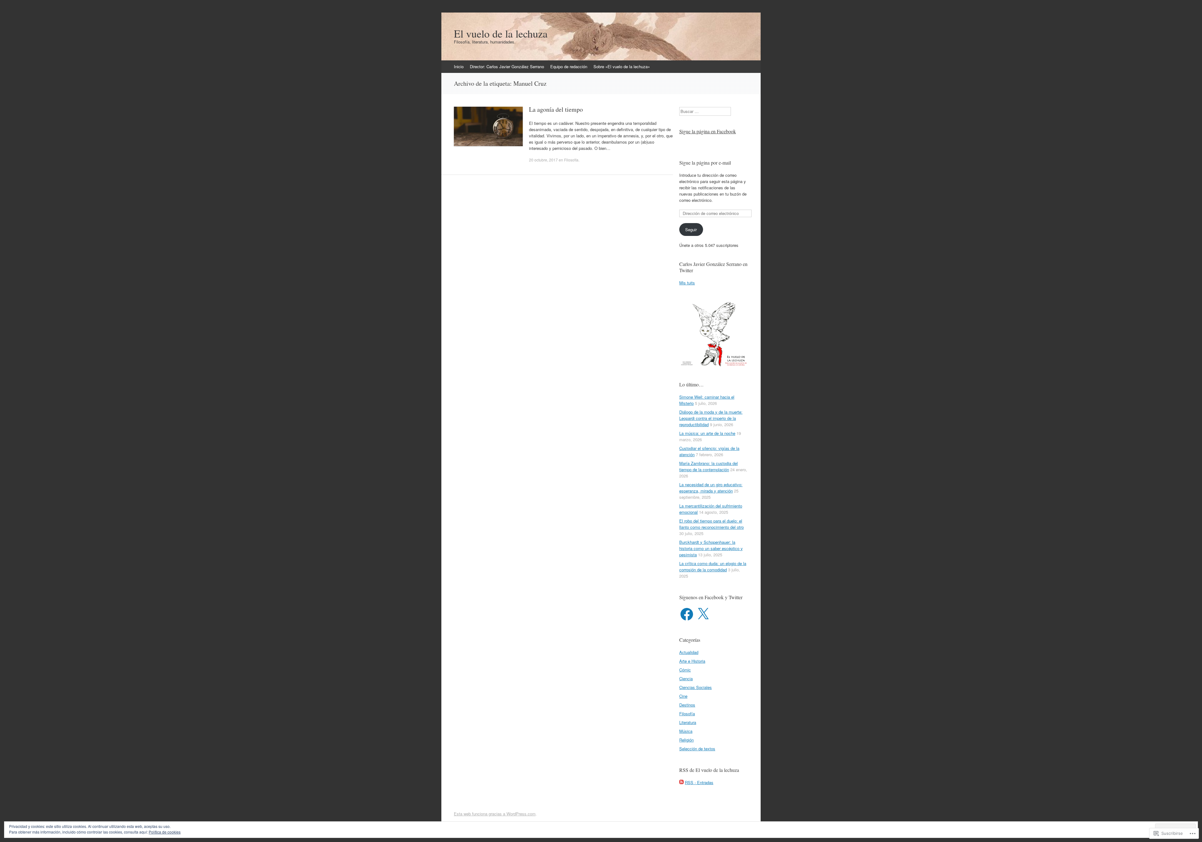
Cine (683, 696)
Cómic (685, 670)
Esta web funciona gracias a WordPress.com (495, 814)
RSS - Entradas (699, 782)
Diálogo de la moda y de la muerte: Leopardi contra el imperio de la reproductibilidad (710, 418)
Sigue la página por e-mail (705, 162)
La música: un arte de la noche (707, 433)
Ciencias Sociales (695, 687)
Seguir (691, 229)
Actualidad (688, 652)
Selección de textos (697, 749)
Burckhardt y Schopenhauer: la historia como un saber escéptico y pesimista (711, 548)
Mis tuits (687, 283)
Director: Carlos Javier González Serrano (507, 66)
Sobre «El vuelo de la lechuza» (621, 66)
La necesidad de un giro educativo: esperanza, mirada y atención (710, 488)
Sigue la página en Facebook (707, 131)
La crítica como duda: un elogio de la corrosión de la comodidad (712, 566)
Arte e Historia (692, 661)
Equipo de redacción (568, 66)
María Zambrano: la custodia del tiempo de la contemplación (708, 466)
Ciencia (686, 678)
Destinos (687, 705)
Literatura (687, 722)
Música (685, 731)
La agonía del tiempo (556, 109)
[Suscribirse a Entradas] (681, 782)
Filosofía (571, 159)
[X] (703, 614)
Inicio (459, 66)
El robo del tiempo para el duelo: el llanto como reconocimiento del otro (711, 524)
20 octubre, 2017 (543, 159)
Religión (686, 740)
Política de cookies (165, 831)
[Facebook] (686, 614)
